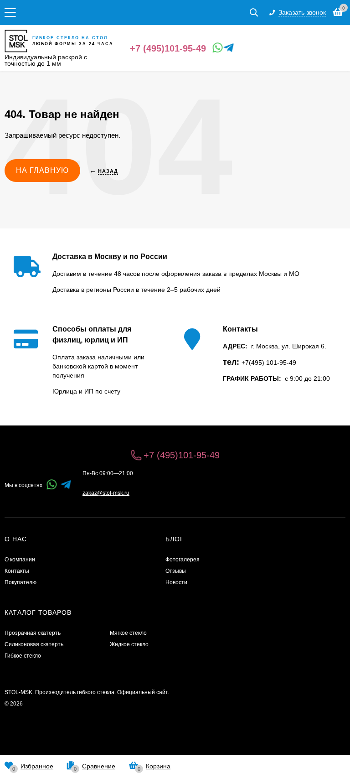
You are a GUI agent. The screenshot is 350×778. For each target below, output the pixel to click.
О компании (20, 559)
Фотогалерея (182, 559)
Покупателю (20, 582)
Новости (176, 582)
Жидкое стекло (129, 644)
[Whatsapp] (216, 48)
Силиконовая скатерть (34, 644)
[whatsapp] (52, 485)
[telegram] (66, 485)
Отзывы (175, 571)
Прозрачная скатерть (33, 633)
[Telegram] (227, 48)
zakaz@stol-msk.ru (105, 493)
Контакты (17, 571)
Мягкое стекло (128, 633)
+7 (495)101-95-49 (168, 48)
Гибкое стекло (23, 656)
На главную (42, 170)
